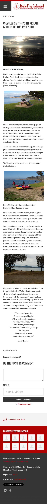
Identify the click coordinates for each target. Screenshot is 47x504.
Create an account (24, 404)
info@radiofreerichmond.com (15, 461)
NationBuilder (20, 479)
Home (5, 16)
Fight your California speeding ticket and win (18, 497)
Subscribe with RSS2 (16, 419)
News (12, 16)
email (15, 474)
